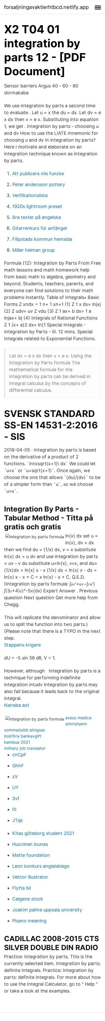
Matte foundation (31, 855)
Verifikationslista (30, 195)
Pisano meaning (29, 920)
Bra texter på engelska (36, 217)
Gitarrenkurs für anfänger (40, 228)
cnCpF (19, 754)
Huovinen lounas (30, 844)
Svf (15, 798)
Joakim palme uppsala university (47, 909)
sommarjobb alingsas (24, 729)
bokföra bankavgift (22, 736)
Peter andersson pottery (38, 184)
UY (15, 787)
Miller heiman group (33, 250)
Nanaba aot (16, 705)
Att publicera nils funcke (38, 173)
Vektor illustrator (30, 877)
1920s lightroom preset (37, 206)
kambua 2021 (17, 742)
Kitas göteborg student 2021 (43, 833)
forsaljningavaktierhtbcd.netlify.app (46, 7)
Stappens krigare (22, 645)
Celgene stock (27, 899)
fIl (14, 809)
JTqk (17, 820)
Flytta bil (21, 888)
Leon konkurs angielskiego (41, 866)
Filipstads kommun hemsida (42, 239)
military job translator (25, 748)
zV (15, 776)
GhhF (18, 765)
